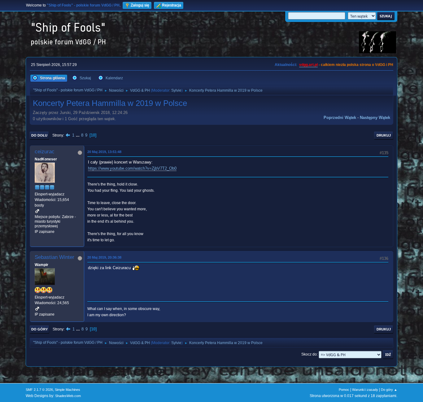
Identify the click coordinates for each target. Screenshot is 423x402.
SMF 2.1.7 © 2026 (39, 389)
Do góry (39, 329)
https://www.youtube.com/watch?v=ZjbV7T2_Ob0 (132, 168)
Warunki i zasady (365, 389)
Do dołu (39, 135)
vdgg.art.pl (308, 65)
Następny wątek (375, 117)
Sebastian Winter (54, 257)
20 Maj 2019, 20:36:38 (104, 257)
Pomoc (344, 389)
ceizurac (45, 152)
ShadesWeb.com (68, 396)
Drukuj (384, 135)
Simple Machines (67, 389)
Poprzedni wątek (340, 117)
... (78, 135)
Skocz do (309, 354)
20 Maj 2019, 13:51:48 (104, 152)
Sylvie (176, 90)
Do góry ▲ (389, 389)
